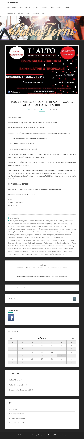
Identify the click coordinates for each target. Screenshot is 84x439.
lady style (45, 240)
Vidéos (35, 8)
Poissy (28, 246)
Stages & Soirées (24, 8)
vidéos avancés (55, 254)
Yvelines (64, 254)
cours (51, 229)
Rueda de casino (20, 248)
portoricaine (35, 246)
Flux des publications (16, 414)
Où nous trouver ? (24, 13)
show (66, 248)
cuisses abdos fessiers (22, 232)
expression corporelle (15, 237)
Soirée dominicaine (21, 251)
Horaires (44, 8)
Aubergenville (17, 224)
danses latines (65, 232)
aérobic (31, 221)
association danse (56, 221)
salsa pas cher (37, 248)
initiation (64, 237)
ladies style (36, 240)
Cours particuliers (63, 8)
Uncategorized (15, 218)
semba (54, 248)
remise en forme (47, 246)
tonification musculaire (29, 254)
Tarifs (52, 8)
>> (73, 338)
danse (47, 232)
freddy (38, 237)
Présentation (11, 8)
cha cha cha (61, 226)
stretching (16, 254)
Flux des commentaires (17, 418)
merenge (11, 243)
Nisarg (63, 435)
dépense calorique (34, 235)
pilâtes (22, 246)
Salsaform (12, 2)
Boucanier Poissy (19, 226)
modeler (30, 243)
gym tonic (45, 237)
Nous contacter (38, 13)
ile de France (55, 237)
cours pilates (71, 229)
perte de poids (13, 246)
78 (13, 221)
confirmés (44, 229)
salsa (29, 248)
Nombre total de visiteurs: (19, 390)
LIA (61, 240)
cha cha (52, 226)
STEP (9, 254)
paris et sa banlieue (55, 243)
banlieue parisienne (37, 224)
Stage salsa (67, 251)
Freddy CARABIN (50, 109)
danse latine (54, 232)
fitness (27, 237)
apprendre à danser (42, 221)
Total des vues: (15, 385)
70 (11, 221)
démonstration (20, 235)
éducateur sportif (48, 235)
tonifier (41, 254)
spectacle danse (45, 251)
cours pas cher (59, 229)
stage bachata (57, 251)
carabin (33, 226)
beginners (56, 224)
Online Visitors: (15, 380)
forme (33, 237)
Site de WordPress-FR (16, 423)
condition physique (25, 229)
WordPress (48, 435)
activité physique (21, 221)
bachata (26, 224)
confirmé (36, 229)
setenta (60, 248)
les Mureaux (54, 240)
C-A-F (28, 226)
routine (10, 248)
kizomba (21, 240)
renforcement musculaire (64, 246)
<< (11, 338)
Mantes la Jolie (68, 240)
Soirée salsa (33, 251)
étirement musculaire (63, 235)
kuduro (28, 240)
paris (45, 243)
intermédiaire (12, 240)
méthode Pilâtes (21, 243)
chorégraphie (12, 229)
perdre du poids (70, 243)
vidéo (47, 254)
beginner (48, 224)
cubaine (10, 232)
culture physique (38, 232)
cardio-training (42, 226)
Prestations (11, 13)
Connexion (13, 409)
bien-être (64, 224)
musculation (38, 243)
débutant (11, 235)
